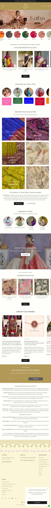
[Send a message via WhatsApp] (48, 505)
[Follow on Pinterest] (9, 498)
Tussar (40, 472)
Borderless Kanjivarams (44, 464)
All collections (31, 203)
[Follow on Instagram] (5, 498)
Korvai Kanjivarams (43, 466)
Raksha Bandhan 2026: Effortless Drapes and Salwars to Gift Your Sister (34, 343)
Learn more (19, 203)
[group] (25, 19)
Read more (4, 356)
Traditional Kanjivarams (44, 459)
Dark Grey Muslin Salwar (41, 296)
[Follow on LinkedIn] (15, 498)
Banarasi (40, 470)
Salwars (40, 475)
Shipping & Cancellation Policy (8, 484)
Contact (4, 494)
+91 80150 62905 (32, 457)
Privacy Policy (5, 488)
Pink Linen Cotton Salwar (25, 296)
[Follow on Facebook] (2, 498)
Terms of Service (5, 482)
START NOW (25, 254)
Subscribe (37, 502)
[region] (25, 19)
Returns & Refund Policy (7, 486)
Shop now (13, 138)
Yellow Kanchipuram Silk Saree (9, 69)
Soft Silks (41, 468)
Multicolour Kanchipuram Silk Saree (25, 70)
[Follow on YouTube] (12, 498)
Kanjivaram (41, 457)
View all (25, 76)
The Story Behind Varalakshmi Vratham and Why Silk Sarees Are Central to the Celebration (12, 343)
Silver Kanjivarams (43, 462)
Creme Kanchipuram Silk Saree (41, 69)
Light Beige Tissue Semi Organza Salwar (9, 297)
